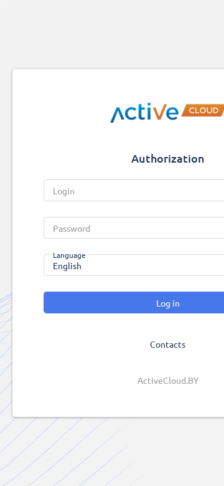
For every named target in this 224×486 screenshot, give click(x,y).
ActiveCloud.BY (168, 380)
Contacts (167, 344)
